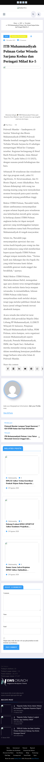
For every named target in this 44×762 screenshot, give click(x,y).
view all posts (8, 413)
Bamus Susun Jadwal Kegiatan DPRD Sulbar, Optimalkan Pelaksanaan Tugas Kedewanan (18, 568)
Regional (32, 748)
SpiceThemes (35, 758)
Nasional (25, 748)
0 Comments (23, 40)
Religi (27, 752)
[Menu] (4, 14)
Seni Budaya (19, 752)
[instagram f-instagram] (21, 2)
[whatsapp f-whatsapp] (26, 2)
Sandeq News (17, 758)
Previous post (8, 423)
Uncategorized (17, 755)
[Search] (33, 14)
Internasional (16, 748)
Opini (35, 755)
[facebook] (8, 368)
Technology (35, 752)
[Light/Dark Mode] (39, 14)
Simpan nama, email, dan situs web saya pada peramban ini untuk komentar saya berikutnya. (20, 642)
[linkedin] (19, 368)
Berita (6, 36)
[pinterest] (31, 368)
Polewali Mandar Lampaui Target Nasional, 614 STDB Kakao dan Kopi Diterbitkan (21, 427)
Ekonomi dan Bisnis (8, 752)
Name (5, 614)
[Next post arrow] (38, 437)
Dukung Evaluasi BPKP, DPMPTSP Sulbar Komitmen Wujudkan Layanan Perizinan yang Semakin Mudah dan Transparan (20, 525)
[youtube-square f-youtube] (23, 2)
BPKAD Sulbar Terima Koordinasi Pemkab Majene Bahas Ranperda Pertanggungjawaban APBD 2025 (19, 482)
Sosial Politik (27, 755)
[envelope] (25, 368)
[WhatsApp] (37, 368)
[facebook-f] (18, 2)
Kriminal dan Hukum (29, 750)
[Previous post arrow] (38, 426)
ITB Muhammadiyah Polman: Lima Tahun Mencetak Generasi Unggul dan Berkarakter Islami (21, 437)
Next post (7, 433)
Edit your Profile (35, 406)
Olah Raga (7, 755)
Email (4, 626)
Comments (6, 593)
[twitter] (13, 368)
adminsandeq (12, 478)
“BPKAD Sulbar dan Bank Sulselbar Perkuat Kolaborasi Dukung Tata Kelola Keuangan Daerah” (27, 731)
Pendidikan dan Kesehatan (19, 36)
